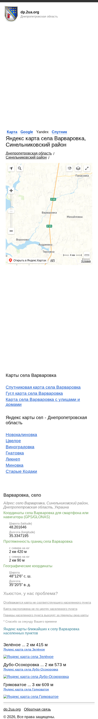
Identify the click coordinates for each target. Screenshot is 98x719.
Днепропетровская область (29, 153)
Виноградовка (20, 446)
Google (27, 132)
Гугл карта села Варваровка (34, 393)
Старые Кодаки (21, 471)
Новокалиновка (21, 434)
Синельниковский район (26, 157)
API (52, 260)
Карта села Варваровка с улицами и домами (43, 402)
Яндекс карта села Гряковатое (26, 689)
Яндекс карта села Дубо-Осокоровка (30, 669)
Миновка (14, 465)
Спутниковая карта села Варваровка (43, 387)
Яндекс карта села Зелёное (24, 649)
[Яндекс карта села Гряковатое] (31, 697)
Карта (12, 132)
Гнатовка (15, 453)
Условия (86, 261)
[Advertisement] (49, 74)
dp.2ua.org (12, 709)
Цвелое (13, 440)
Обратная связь (37, 709)
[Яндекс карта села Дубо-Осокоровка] (36, 677)
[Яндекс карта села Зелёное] (28, 657)
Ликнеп (13, 459)
